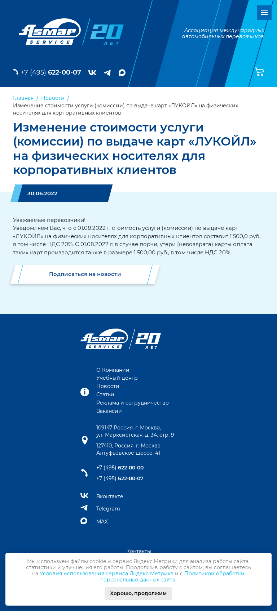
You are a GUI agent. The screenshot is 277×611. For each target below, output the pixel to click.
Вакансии (109, 411)
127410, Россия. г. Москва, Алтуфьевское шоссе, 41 (129, 449)
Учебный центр (117, 378)
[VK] (92, 72)
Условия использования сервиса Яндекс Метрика (106, 573)
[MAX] (122, 72)
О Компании (112, 370)
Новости (107, 386)
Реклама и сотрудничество (132, 403)
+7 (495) (51, 72)
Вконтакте (109, 496)
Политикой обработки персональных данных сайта (172, 576)
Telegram (108, 509)
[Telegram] (107, 73)
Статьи (105, 394)
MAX (102, 522)
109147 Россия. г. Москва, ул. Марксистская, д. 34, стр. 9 (135, 431)
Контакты (138, 551)
